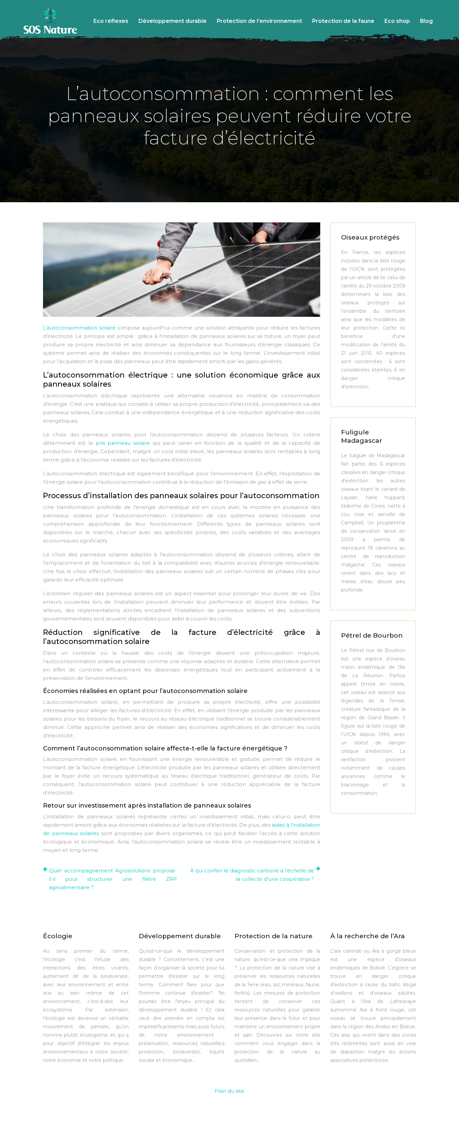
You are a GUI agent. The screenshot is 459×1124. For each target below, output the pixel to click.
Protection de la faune (343, 21)
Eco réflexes (110, 21)
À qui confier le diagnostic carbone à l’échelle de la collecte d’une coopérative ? (252, 874)
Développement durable (172, 21)
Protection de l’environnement (259, 21)
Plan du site (229, 1091)
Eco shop (397, 21)
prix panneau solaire (123, 443)
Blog (426, 21)
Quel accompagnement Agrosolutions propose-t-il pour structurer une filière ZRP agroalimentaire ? (113, 879)
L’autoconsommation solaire (79, 328)
